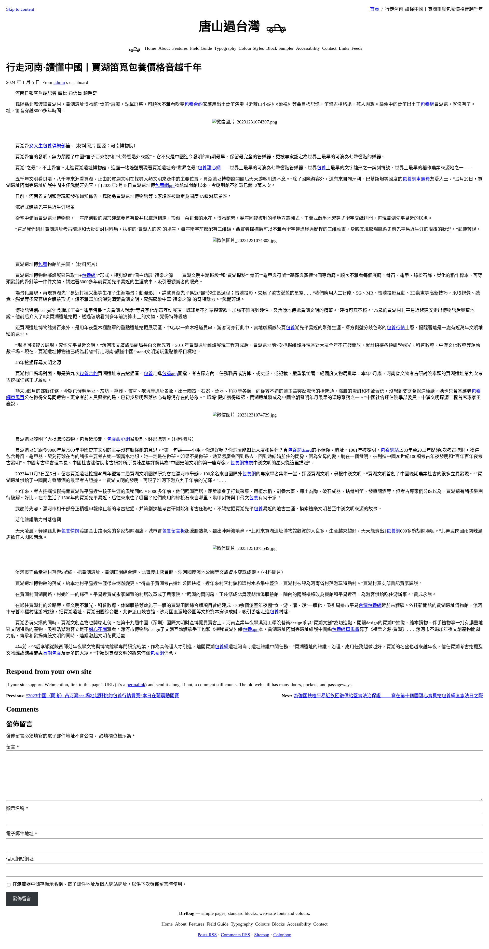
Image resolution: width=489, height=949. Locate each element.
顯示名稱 (17, 808)
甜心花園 (98, 629)
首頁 (374, 9)
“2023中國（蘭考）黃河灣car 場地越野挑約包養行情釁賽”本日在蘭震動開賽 (102, 695)
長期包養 (52, 653)
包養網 (427, 104)
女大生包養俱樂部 (47, 145)
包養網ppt (165, 185)
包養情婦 (70, 531)
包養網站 (390, 450)
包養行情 (396, 327)
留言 (12, 747)
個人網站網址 (20, 859)
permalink (136, 684)
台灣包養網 (370, 605)
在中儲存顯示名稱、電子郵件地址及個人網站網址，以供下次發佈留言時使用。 (99, 884)
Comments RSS (235, 934)
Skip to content (20, 9)
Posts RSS (207, 934)
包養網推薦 (241, 462)
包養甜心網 (209, 167)
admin (59, 82)
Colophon (282, 934)
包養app (170, 373)
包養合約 (193, 104)
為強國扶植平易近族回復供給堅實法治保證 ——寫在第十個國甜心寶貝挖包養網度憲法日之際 (388, 695)
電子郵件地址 (21, 833)
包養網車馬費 (416, 179)
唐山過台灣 (229, 26)
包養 (321, 167)
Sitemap (261, 934)
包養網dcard (300, 450)
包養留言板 (173, 531)
